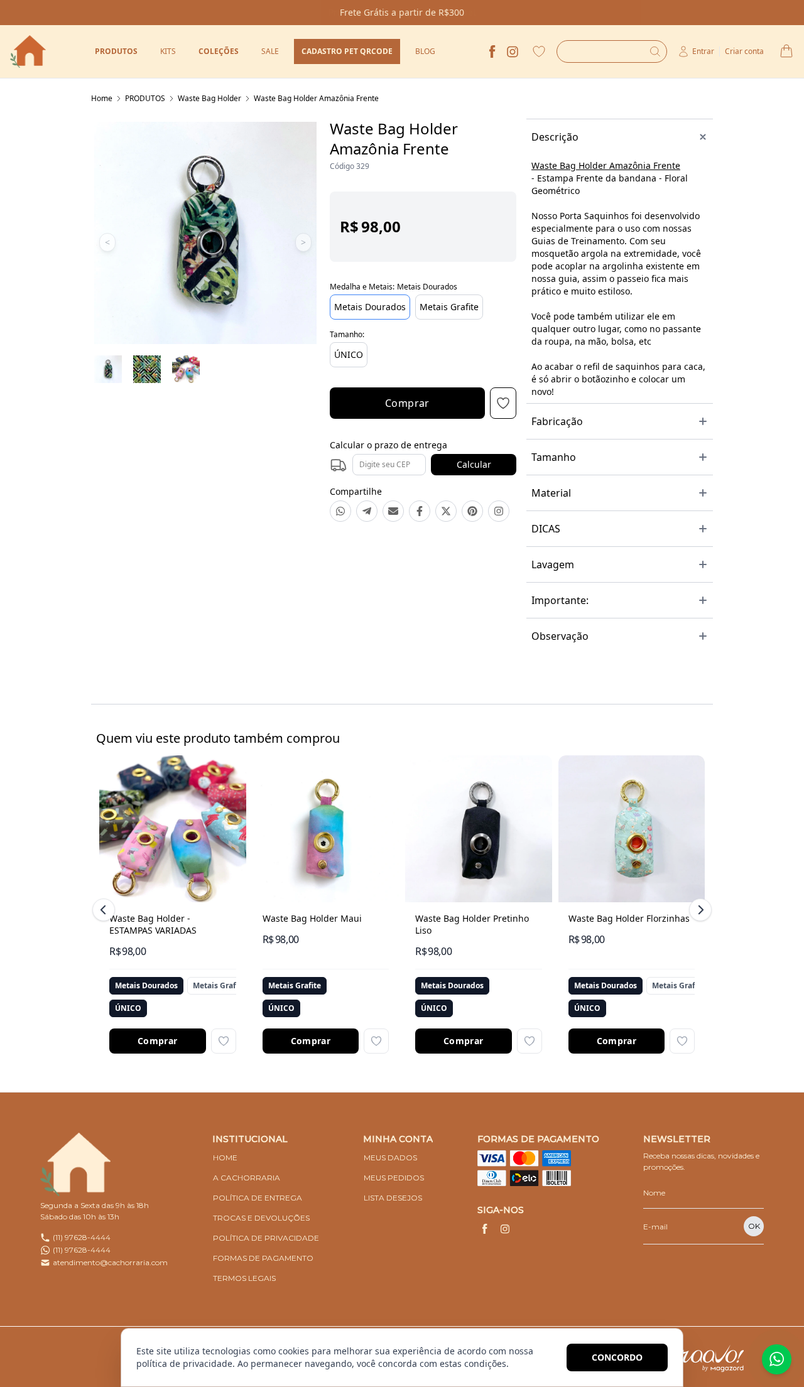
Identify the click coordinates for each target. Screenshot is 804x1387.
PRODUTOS (145, 98)
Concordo (617, 1357)
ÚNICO (348, 354)
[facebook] (492, 51)
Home (101, 98)
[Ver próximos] (698, 909)
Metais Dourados (370, 307)
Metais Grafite (449, 307)
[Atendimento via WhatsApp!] (776, 1359)
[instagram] (512, 51)
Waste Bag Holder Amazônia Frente (316, 98)
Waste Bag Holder (209, 98)
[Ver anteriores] (105, 909)
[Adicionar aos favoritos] (223, 1041)
